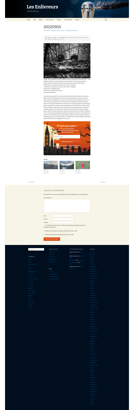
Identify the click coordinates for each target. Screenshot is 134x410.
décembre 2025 (93, 271)
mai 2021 (92, 403)
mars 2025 (92, 293)
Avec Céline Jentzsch (33, 264)
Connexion (51, 271)
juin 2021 (92, 401)
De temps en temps (60, 30)
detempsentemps (71, 30)
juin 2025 (92, 285)
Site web (46, 222)
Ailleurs (40, 19)
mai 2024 (92, 317)
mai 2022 (92, 375)
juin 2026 (92, 256)
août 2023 (92, 338)
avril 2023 (92, 348)
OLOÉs (29, 298)
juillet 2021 (92, 399)
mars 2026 (92, 264)
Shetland (30, 305)
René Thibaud (72, 260)
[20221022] (67, 165)
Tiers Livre (30, 307)
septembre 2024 (94, 307)
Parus (29, 300)
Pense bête (31, 302)
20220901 (30, 182)
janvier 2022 (92, 384)
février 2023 (92, 353)
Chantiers (30, 274)
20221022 (62, 170)
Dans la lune (51, 254)
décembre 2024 (93, 300)
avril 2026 (92, 261)
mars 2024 (92, 322)
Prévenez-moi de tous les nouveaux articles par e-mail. (59, 234)
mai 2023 (92, 346)
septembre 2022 (94, 365)
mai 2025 (92, 288)
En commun (31, 281)
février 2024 (92, 324)
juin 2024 (92, 314)
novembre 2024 (93, 302)
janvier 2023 (92, 355)
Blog (34, 19)
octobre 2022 (93, 363)
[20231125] (51, 165)
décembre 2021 (93, 387)
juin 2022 (92, 372)
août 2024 (92, 309)
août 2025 (92, 281)
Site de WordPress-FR (54, 279)
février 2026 (92, 266)
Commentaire (48, 198)
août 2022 (92, 367)
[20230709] (83, 165)
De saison (30, 276)
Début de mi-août (53, 256)
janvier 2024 (92, 326)
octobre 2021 (93, 391)
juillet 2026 (92, 254)
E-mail (46, 219)
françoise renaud (73, 262)
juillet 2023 (92, 341)
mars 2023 (92, 350)
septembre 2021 (94, 394)
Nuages (30, 295)
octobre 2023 (93, 334)
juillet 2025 (92, 283)
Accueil (28, 19)
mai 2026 (92, 259)
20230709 (78, 170)
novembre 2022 (93, 360)
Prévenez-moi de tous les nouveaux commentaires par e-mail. (61, 231)
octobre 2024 (93, 305)
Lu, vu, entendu (68, 19)
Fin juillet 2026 (52, 261)
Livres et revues (50, 19)
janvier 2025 (92, 297)
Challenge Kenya (32, 271)
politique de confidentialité (67, 147)
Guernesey (30, 288)
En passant (30, 286)
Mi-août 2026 (52, 252)
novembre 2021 (93, 389)
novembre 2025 (93, 273)
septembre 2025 (94, 278)
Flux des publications (53, 274)
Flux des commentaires (54, 276)
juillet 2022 (92, 370)
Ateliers (59, 19)
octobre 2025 (93, 276)
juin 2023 (92, 343)
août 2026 (92, 252)
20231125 (46, 170)
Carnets (30, 269)
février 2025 (92, 295)
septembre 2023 (94, 336)
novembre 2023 (93, 331)
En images (30, 283)
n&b (77, 30)
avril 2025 (92, 290)
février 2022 (92, 382)
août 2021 (92, 396)
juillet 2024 (92, 312)
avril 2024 (92, 319)
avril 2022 (92, 377)
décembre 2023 (93, 329)
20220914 (103, 182)
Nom (45, 216)
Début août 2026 (52, 259)
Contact (77, 19)
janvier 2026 (92, 269)
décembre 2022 (93, 358)
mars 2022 (92, 379)
